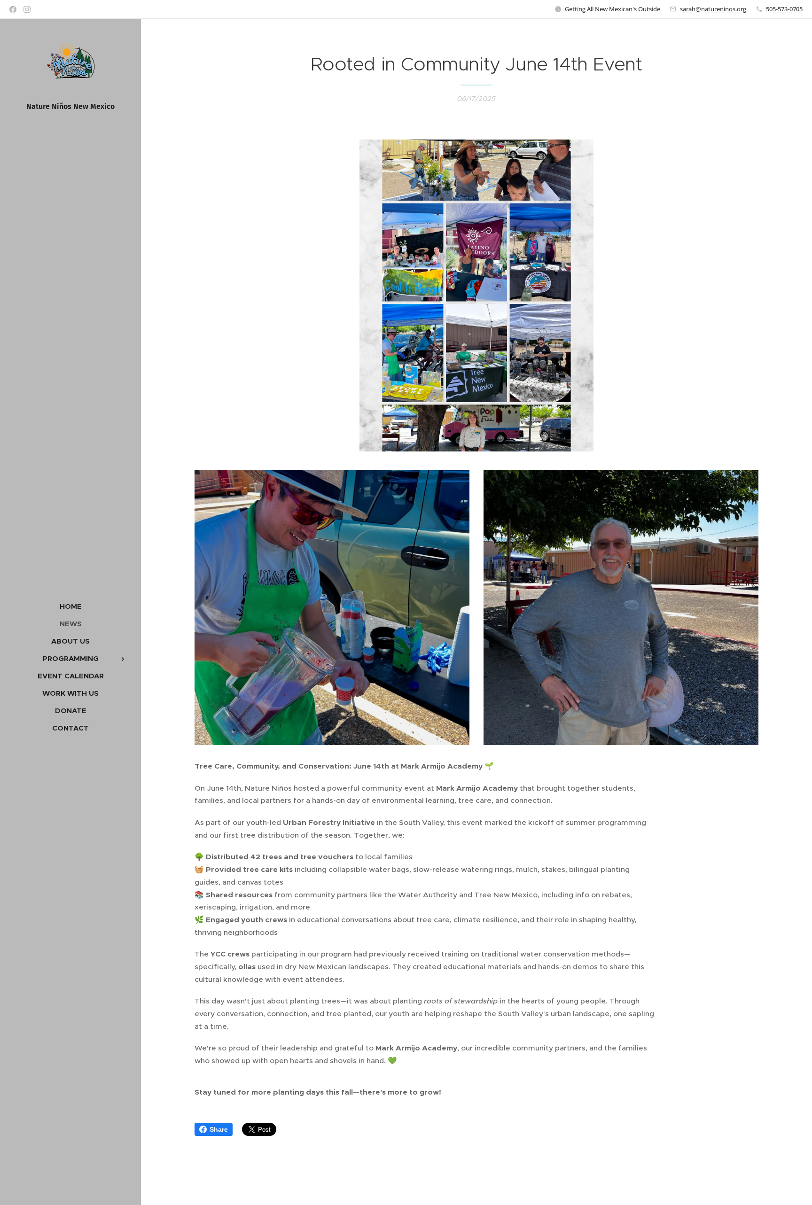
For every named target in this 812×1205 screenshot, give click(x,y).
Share (219, 1129)
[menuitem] (70, 606)
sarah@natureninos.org (713, 9)
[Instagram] (27, 9)
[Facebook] (13, 9)
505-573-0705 (784, 9)
